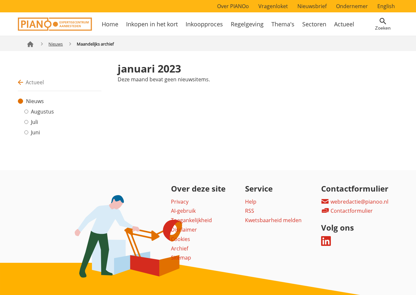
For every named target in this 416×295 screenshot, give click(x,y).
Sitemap (181, 257)
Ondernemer (352, 6)
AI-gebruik (183, 210)
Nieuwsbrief (312, 6)
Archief (179, 248)
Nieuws (55, 44)
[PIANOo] (55, 29)
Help (250, 201)
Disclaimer (184, 229)
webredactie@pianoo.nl (358, 201)
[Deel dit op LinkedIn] (326, 244)
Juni (35, 132)
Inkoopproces (204, 24)
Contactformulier (351, 210)
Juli (34, 122)
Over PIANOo (233, 6)
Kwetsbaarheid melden (273, 220)
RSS (249, 210)
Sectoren (314, 24)
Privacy (179, 201)
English (386, 6)
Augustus (42, 111)
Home (110, 24)
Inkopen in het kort (152, 24)
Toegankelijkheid (191, 220)
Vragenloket (273, 6)
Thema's (282, 24)
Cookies (180, 239)
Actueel (344, 24)
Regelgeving (247, 24)
